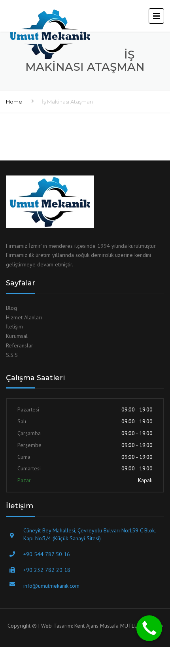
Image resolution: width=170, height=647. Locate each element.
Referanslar (19, 345)
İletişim (14, 326)
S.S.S (12, 354)
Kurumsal (17, 336)
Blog (11, 307)
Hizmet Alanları (24, 317)
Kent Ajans (86, 625)
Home (14, 101)
